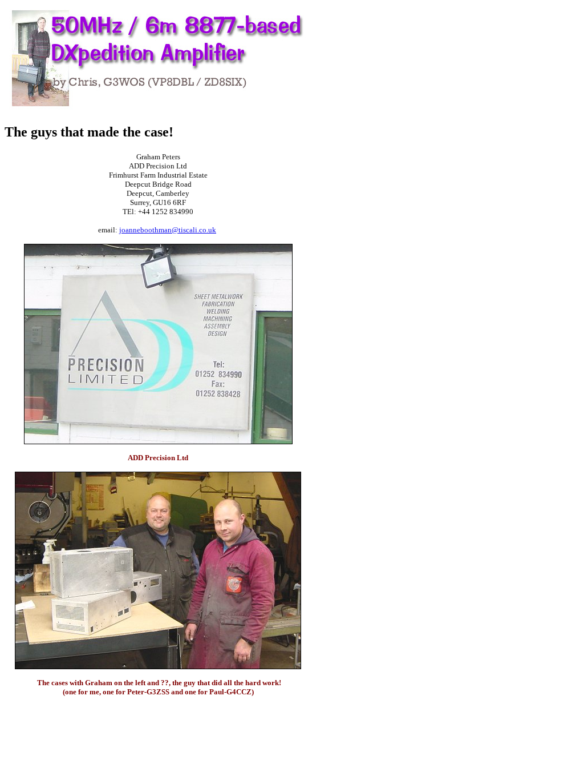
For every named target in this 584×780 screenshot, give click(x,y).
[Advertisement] (345, 176)
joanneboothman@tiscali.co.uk (167, 230)
